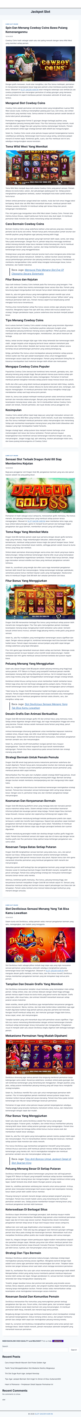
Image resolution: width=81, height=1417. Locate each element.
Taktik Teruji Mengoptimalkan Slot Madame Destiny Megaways (30, 1368)
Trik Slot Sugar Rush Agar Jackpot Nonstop (22, 1374)
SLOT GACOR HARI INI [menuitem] (30, 90)
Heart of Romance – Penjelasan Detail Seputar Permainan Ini (29, 1384)
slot (3, 1400)
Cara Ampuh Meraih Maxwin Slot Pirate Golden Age (25, 1363)
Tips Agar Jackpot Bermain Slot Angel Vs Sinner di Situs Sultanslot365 (33, 1379)
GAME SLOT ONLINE (12, 24)
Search (5, 1346)
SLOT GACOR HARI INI (44, 1414)
